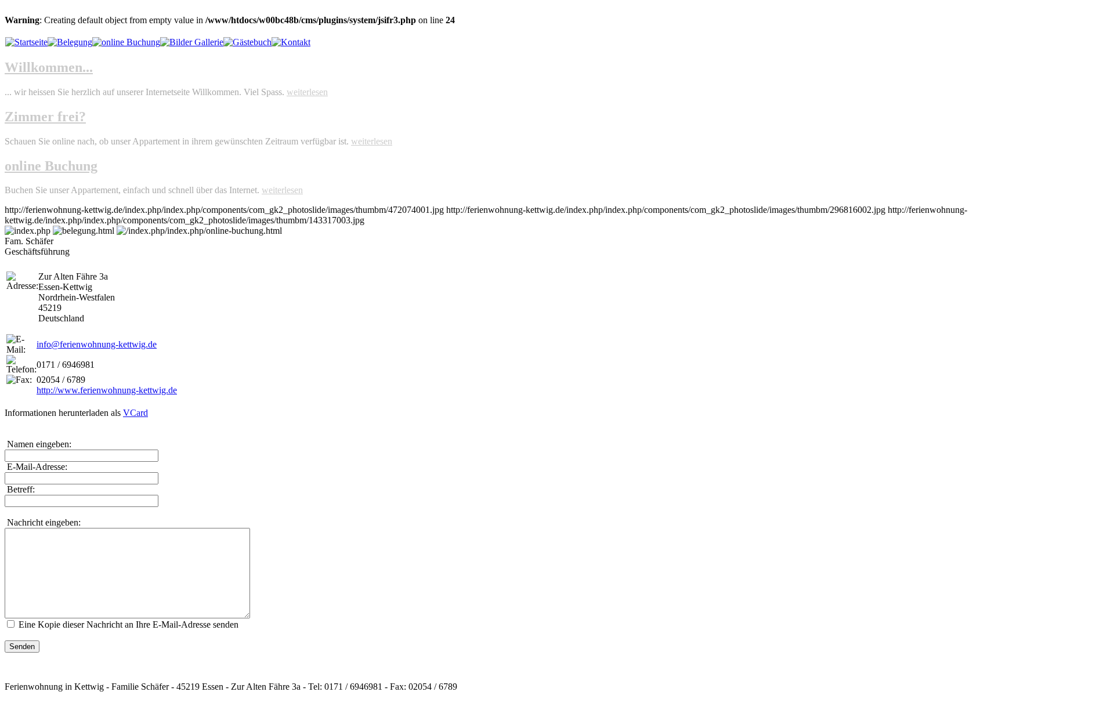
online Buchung (51, 165)
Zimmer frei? (45, 116)
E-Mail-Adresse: (36, 467)
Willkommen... (49, 67)
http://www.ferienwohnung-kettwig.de (107, 390)
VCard (135, 413)
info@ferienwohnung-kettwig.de (97, 344)
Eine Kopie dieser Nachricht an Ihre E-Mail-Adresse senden (128, 624)
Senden (22, 646)
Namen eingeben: (38, 444)
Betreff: (20, 489)
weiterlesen (307, 92)
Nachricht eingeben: (43, 522)
